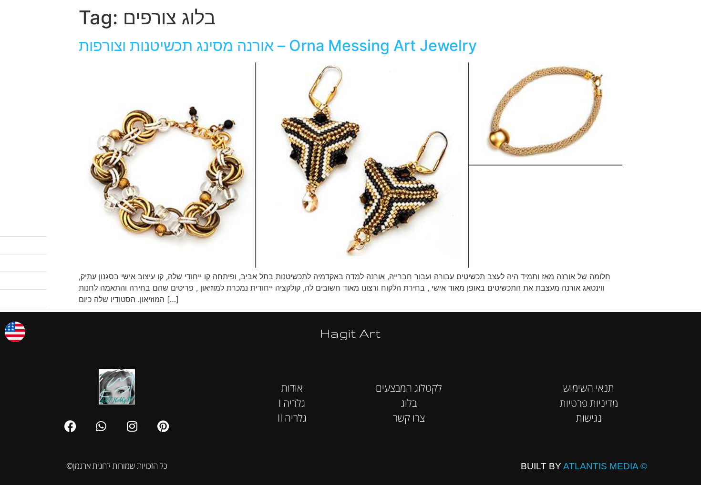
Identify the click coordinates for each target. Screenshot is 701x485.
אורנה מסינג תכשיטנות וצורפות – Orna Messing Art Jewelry (278, 45)
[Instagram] (132, 426)
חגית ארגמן (679, 14)
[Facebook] (70, 426)
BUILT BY (584, 466)
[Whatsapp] (101, 426)
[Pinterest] (163, 426)
